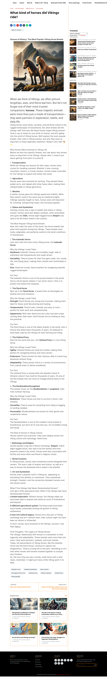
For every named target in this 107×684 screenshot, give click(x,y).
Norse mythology (95, 47)
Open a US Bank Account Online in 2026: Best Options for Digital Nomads (87, 92)
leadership (94, 71)
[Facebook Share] (11, 25)
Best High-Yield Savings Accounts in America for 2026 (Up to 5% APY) (87, 83)
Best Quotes (80, 71)
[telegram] (55, 660)
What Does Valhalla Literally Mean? (87, 49)
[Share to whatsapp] (27, 25)
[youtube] (68, 660)
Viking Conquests (46, 573)
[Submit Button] (95, 665)
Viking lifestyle (15, 576)
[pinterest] (65, 660)
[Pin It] (17, 25)
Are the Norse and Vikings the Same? (23, 637)
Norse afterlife (81, 47)
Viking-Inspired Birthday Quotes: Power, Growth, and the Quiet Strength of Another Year (86, 43)
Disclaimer (38, 662)
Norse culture (44, 569)
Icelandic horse (15, 569)
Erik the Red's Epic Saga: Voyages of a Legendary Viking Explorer (53, 638)
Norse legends (88, 47)
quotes (79, 63)
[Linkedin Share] (21, 25)
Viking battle (84, 63)
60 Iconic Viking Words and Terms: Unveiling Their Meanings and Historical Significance (87, 59)
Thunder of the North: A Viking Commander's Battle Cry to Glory (52, 613)
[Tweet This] (14, 25)
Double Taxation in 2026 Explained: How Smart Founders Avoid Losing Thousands (87, 100)
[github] (62, 663)
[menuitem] (14, 3)
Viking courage (90, 63)
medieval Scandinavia (30, 569)
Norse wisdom (85, 39)
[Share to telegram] (30, 25)
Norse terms (88, 55)
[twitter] (55, 663)
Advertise (37, 659)
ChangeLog (38, 664)
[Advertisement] (83, 18)
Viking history (59, 573)
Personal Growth (92, 39)
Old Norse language (96, 55)
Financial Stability (87, 71)
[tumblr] (59, 660)
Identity (79, 39)
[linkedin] (62, 660)
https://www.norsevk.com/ (63, 674)
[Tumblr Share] (24, 25)
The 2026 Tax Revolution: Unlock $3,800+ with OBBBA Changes (86, 107)
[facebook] (71, 660)
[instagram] (59, 663)
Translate (82, 35)
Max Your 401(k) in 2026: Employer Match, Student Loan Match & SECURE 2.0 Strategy (87, 116)
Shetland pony (33, 573)
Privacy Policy (38, 666)
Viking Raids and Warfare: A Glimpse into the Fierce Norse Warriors (23, 613)
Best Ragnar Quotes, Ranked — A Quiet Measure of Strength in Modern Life (87, 75)
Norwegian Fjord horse (18, 573)
